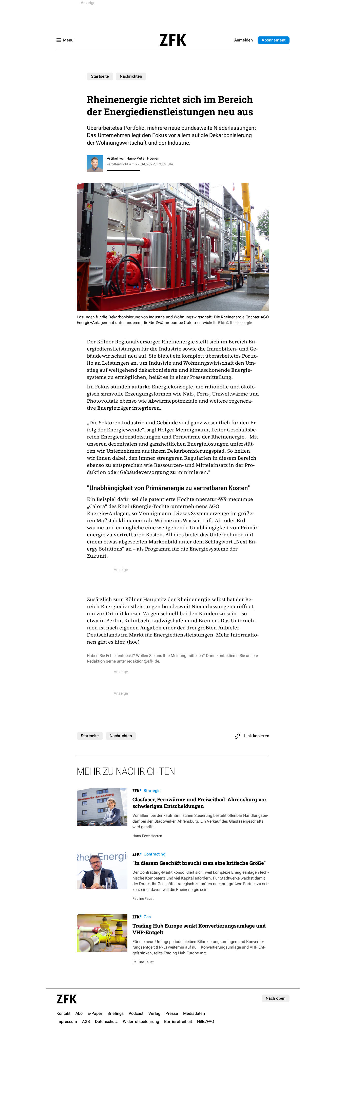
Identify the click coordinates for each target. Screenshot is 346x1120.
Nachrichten (131, 76)
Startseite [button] (173, 40)
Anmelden (243, 40)
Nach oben (275, 998)
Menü (68, 40)
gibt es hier (111, 641)
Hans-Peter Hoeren (143, 158)
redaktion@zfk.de (143, 661)
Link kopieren (256, 735)
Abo (273, 40)
